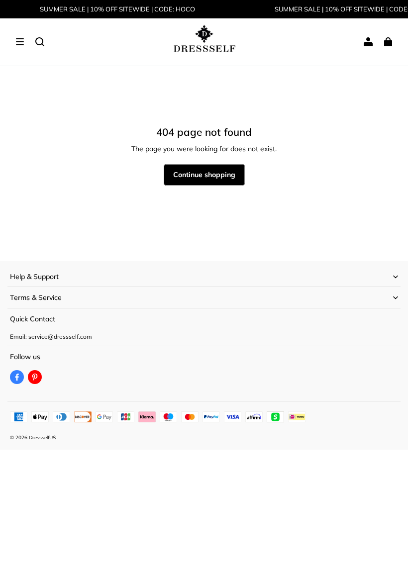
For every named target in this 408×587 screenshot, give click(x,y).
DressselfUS (42, 437)
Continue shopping (204, 174)
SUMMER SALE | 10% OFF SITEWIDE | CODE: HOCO (117, 9)
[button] (20, 42)
